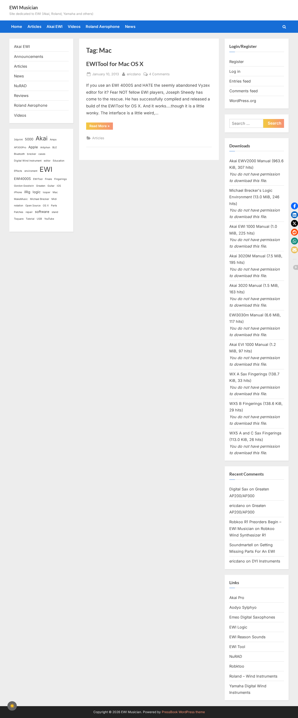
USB (39, 218)
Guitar (50, 185)
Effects (18, 170)
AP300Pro (20, 147)
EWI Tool (237, 646)
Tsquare (19, 218)
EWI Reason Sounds (247, 637)
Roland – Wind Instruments (253, 676)
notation (18, 205)
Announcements (28, 56)
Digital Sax (238, 489)
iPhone (18, 192)
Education (58, 160)
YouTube (49, 218)
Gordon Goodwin (24, 185)
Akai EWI (54, 26)
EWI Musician (23, 7)
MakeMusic (21, 199)
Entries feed (240, 81)
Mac (55, 192)
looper (46, 192)
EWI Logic (238, 627)
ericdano (134, 74)
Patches (18, 212)
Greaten (40, 185)
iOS (59, 185)
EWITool (38, 179)
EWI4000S (22, 179)
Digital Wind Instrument (27, 160)
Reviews (21, 95)
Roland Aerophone (103, 26)
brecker (31, 154)
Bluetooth (19, 154)
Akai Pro (236, 597)
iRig (27, 192)
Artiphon (45, 147)
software (42, 212)
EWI (46, 169)
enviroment (30, 170)
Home (16, 26)
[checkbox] (12, 706)
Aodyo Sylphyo (243, 607)
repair (29, 212)
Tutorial (30, 218)
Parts (54, 205)
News (130, 26)
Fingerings (60, 179)
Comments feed (243, 91)
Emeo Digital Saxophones (252, 617)
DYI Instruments (266, 561)
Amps (53, 139)
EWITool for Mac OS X (114, 63)
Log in (234, 71)
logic (37, 192)
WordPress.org (242, 100)
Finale (48, 179)
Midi (54, 199)
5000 (29, 139)
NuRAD (20, 85)
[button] (294, 205)
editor (47, 160)
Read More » (101, 127)
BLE (54, 147)
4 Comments (159, 74)
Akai (41, 138)
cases (41, 154)
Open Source (33, 205)
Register (236, 61)
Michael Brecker (39, 199)
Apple (33, 147)
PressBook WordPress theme (183, 712)
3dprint (18, 139)
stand (55, 212)
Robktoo (236, 666)
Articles (34, 26)
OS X (46, 205)
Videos (74, 26)
